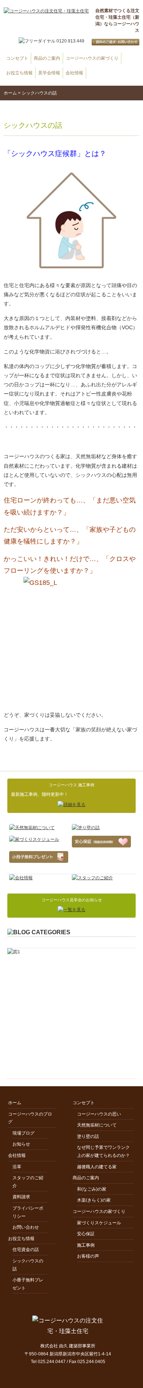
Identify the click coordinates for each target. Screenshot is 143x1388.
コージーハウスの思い (99, 1114)
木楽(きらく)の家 (94, 1200)
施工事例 (86, 1245)
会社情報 (74, 72)
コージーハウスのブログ (30, 1118)
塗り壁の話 (88, 1136)
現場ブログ (23, 1133)
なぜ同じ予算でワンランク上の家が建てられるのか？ (103, 1151)
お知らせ (21, 1144)
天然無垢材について (97, 1125)
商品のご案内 (47, 58)
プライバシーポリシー (27, 1212)
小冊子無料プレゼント (27, 1284)
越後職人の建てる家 (97, 1166)
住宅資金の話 (25, 1249)
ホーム (10, 93)
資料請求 (21, 1196)
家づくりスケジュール (99, 1222)
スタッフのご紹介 (27, 1181)
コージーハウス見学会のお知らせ (71, 900)
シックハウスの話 (27, 1265)
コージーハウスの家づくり (92, 58)
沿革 (16, 1166)
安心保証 (86, 1233)
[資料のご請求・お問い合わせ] (111, 41)
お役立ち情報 (19, 72)
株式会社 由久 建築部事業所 (67, 1345)
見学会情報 (49, 72)
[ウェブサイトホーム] (46, 11)
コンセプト (17, 58)
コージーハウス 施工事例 (71, 785)
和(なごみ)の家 (91, 1189)
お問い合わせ (25, 1227)
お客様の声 (88, 1256)
